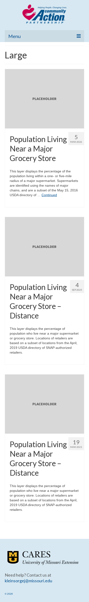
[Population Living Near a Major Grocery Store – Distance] (44, 246)
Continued (49, 195)
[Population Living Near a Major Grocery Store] (44, 98)
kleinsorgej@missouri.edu (28, 580)
